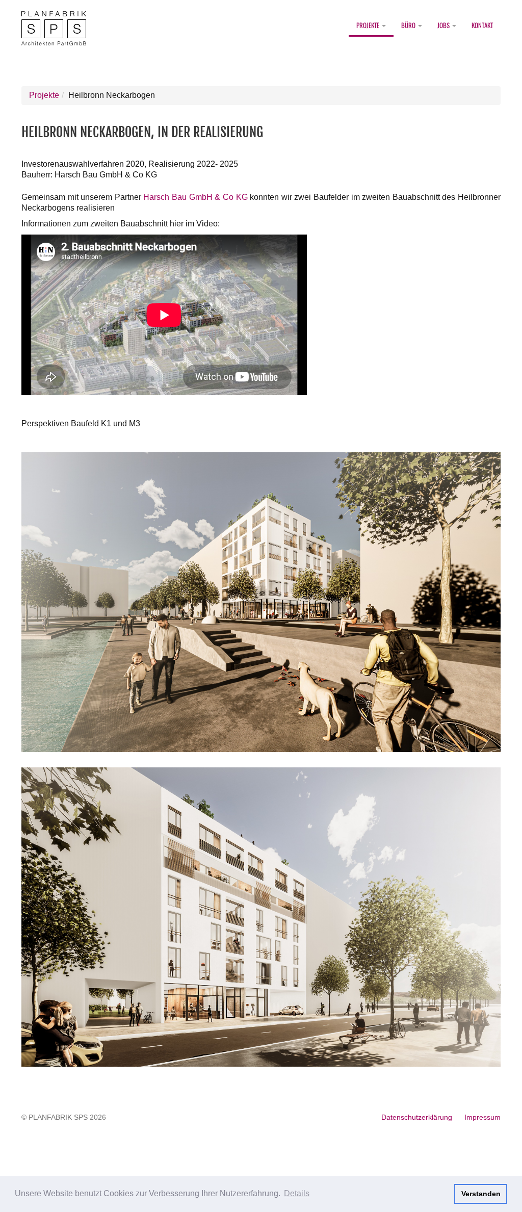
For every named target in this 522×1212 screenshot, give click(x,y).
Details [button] (296, 1193)
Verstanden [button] (481, 1194)
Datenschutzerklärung (416, 1117)
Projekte (368, 25)
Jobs (444, 25)
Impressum (482, 1117)
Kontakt (482, 25)
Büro (409, 25)
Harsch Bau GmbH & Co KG (195, 197)
